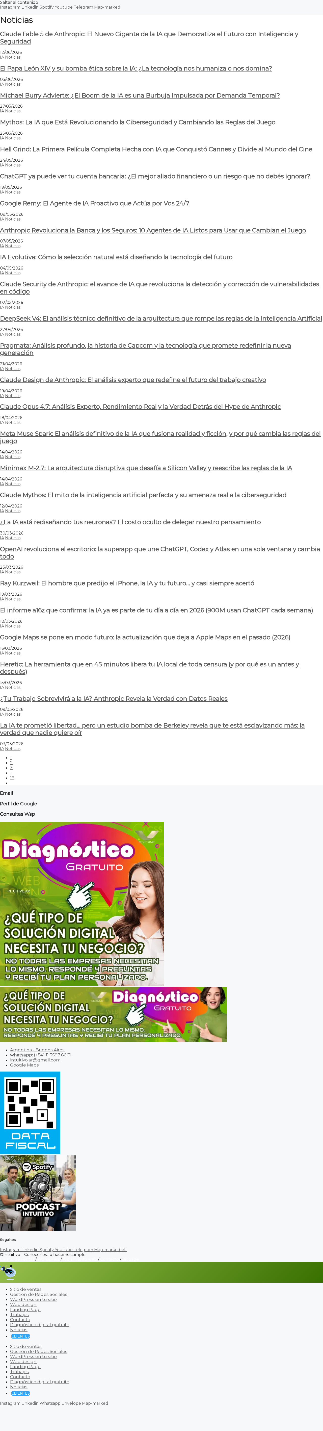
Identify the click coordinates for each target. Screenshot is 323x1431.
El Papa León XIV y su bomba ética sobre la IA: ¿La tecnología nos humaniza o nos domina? (136, 68)
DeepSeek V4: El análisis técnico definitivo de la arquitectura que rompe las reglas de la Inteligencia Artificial (161, 318)
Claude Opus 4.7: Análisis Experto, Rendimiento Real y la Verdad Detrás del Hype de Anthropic (140, 406)
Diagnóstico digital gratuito (39, 1324)
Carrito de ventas (17, 1259)
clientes (20, 1336)
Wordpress (49, 1259)
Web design (23, 1304)
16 (12, 777)
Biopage (130, 1259)
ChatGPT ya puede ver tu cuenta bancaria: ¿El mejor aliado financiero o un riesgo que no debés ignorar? (155, 176)
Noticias (12, 57)
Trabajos (19, 1314)
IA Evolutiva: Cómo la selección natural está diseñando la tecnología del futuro (116, 257)
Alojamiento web (80, 1259)
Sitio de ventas (26, 1289)
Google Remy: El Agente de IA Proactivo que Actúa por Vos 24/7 (95, 203)
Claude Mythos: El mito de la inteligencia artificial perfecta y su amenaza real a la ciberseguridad (143, 495)
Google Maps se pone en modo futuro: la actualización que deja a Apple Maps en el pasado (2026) (145, 637)
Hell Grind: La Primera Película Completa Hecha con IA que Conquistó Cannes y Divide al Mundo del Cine (156, 149)
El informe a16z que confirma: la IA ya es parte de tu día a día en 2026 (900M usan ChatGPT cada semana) (156, 610)
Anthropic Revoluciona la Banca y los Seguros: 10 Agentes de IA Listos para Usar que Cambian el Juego (153, 230)
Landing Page (25, 1309)
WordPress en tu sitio (33, 1299)
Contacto (109, 1259)
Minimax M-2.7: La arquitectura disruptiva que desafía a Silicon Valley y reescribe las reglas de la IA (146, 468)
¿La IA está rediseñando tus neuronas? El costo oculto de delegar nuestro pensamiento (130, 522)
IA (2, 57)
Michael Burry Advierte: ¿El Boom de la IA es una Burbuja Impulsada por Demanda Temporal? (140, 95)
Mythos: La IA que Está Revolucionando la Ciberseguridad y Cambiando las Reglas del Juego (138, 122)
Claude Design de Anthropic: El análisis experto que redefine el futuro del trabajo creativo (133, 379)
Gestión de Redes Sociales (38, 1294)
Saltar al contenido (19, 2)
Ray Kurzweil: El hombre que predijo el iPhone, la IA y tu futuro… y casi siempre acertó (127, 583)
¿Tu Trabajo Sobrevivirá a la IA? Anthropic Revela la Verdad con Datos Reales (114, 698)
